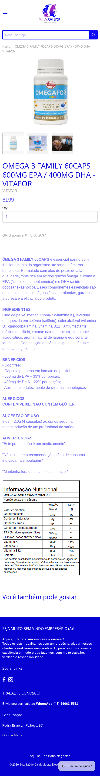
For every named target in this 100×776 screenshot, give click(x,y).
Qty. (5, 208)
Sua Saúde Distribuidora (35, 764)
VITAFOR (9, 191)
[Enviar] (93, 34)
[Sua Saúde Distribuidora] (50, 14)
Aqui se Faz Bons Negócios (50, 756)
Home (6, 46)
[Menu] (5, 14)
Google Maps (12, 735)
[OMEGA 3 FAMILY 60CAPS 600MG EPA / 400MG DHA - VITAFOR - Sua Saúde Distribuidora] (13, 143)
